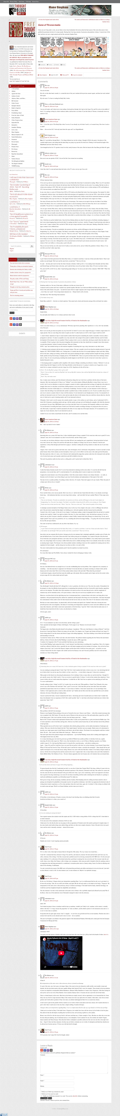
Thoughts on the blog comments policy (19, 287)
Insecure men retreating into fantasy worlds (21, 269)
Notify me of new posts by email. (50, 1094)
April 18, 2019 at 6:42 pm (51, 121)
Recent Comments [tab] (23, 259)
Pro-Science (15, 149)
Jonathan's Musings (16, 127)
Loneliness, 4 (15, 202)
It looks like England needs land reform (49, 19)
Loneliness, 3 (15, 207)
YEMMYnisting (16, 166)
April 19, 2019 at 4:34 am (51, 432)
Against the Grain (16, 93)
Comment (42, 1055)
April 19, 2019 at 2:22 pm (51, 794)
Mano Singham (15, 132)
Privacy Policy (13, 1)
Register (12, 248)
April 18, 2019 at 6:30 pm (51, 87)
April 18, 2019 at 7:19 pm (51, 155)
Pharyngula (14, 144)
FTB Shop (28, 1)
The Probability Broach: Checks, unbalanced (19, 228)
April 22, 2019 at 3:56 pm (51, 1032)
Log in (11, 250)
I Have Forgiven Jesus (17, 120)
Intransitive (14, 125)
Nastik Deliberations (17, 137)
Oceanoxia (14, 139)
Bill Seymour (15, 101)
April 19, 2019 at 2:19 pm (51, 708)
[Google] (14, 318)
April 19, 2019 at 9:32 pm (51, 901)
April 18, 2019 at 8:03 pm (51, 166)
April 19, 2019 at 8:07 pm (51, 878)
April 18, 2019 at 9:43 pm (51, 279)
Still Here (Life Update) (19, 234)
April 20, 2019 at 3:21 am (51, 977)
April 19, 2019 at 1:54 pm (51, 620)
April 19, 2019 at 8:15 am (51, 561)
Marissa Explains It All (17, 134)
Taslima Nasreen (16, 159)
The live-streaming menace (16, 295)
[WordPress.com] (20, 318)
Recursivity (14, 151)
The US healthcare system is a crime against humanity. (21, 215)
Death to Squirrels (16, 108)
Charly (22, 191)
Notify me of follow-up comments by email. (53, 1091)
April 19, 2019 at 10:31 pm (52, 929)
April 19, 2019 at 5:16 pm (51, 835)
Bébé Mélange (26, 204)
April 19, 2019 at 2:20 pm (51, 762)
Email (42, 1080)
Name (42, 1075)
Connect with (43, 1048)
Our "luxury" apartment (19, 221)
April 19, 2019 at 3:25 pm (51, 807)
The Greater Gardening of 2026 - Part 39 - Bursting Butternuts (20, 187)
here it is (106, 934)
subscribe (75, 1096)
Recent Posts (35, 1)
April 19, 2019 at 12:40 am (52, 421)
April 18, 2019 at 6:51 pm (51, 137)
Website (42, 1086)
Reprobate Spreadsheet (17, 154)
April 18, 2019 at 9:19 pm (51, 177)
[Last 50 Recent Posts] (14, 174)
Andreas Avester (16, 96)
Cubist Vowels (15, 103)
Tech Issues (21, 1)
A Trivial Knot (15, 89)
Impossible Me (15, 122)
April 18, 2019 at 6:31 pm (51, 106)
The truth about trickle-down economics (20, 263)
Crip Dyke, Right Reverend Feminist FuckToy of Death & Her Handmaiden (66, 320)
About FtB (6, 1)
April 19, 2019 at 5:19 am (51, 467)
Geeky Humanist (16, 117)
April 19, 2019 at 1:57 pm (51, 661)
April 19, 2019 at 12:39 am (52, 323)
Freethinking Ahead (16, 113)
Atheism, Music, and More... (19, 98)
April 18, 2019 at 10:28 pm (52, 309)
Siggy (26, 223)
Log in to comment (77, 75)
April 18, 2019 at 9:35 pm (51, 256)
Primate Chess (15, 146)
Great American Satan (51, 119)
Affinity (13, 91)
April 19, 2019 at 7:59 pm (51, 849)
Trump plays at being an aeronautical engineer (21, 266)
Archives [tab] (31, 259)
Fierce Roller (15, 110)
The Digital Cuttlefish (17, 163)
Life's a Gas (14, 130)
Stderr (13, 156)
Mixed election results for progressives (19, 275)
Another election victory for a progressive (20, 272)
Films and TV (65, 75)
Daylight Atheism (16, 105)
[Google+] (11, 318)
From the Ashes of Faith (18, 115)
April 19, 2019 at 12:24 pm (52, 583)
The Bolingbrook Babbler (18, 161)
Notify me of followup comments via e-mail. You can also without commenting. (65, 1096)
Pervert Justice (15, 142)
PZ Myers (25, 182)
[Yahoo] (17, 318)
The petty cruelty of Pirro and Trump (19, 278)
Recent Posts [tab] (12, 259)
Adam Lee (28, 231)
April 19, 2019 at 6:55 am (51, 490)
